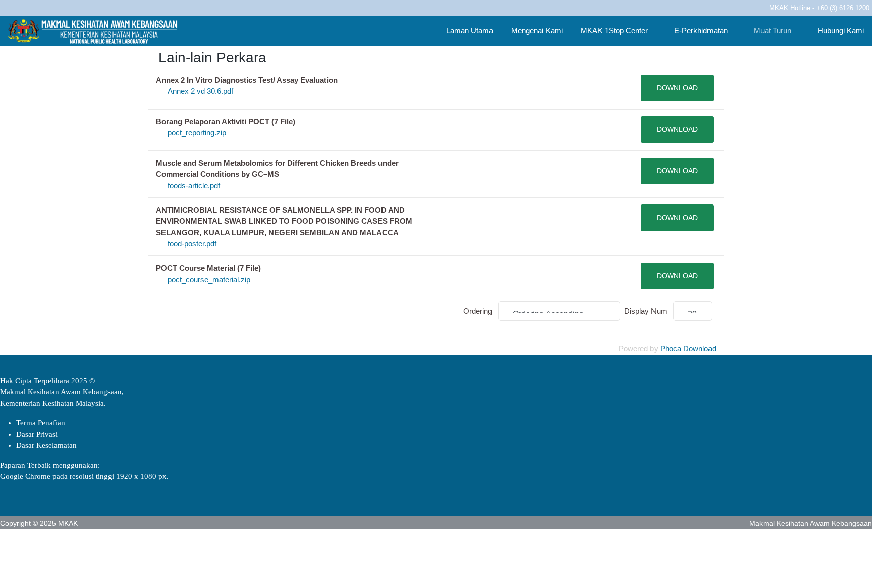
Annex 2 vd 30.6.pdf (200, 91)
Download (677, 88)
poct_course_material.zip (209, 279)
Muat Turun (771, 30)
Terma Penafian (40, 423)
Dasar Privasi (37, 434)
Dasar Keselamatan (46, 445)
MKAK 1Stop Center (614, 30)
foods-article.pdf (194, 185)
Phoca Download (688, 348)
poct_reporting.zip (197, 132)
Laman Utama (468, 30)
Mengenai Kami (536, 30)
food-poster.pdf (192, 243)
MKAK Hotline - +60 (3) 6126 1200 (819, 8)
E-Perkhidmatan (700, 30)
